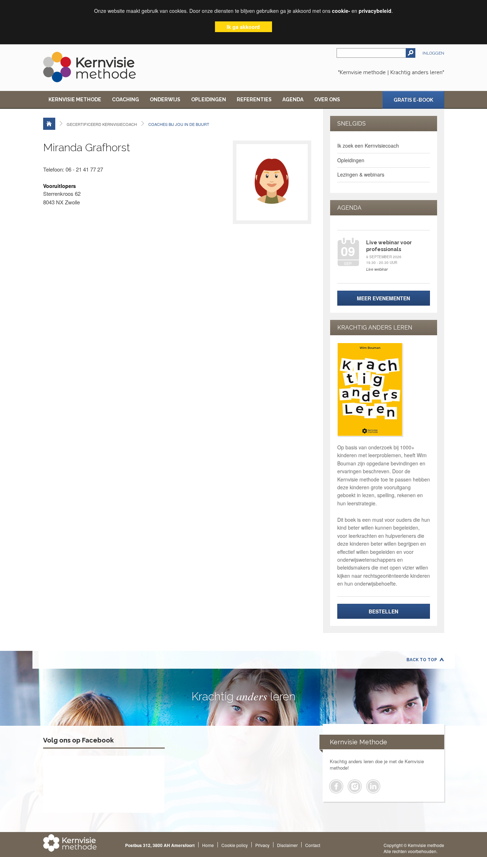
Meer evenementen (383, 298)
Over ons (327, 99)
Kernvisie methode (74, 99)
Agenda (292, 99)
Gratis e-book (413, 100)
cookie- (341, 10)
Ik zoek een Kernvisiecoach (368, 145)
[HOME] (49, 124)
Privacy (262, 845)
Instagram (354, 786)
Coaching (125, 99)
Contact (312, 845)
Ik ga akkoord (243, 26)
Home (208, 845)
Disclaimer (287, 845)
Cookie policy (234, 845)
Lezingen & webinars (360, 174)
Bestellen (383, 611)
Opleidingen (208, 99)
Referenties (254, 99)
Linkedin (373, 786)
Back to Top (421, 659)
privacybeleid (375, 10)
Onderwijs (165, 99)
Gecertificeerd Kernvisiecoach (102, 124)
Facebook (336, 786)
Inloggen (433, 53)
